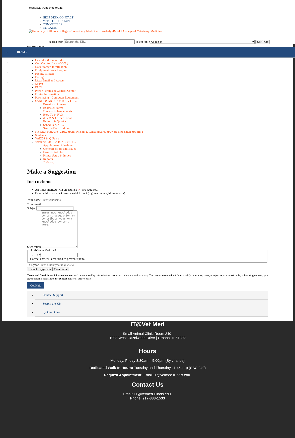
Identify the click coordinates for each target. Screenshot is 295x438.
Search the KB (52, 303)
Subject (31, 208)
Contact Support (53, 295)
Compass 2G (25, 72)
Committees (52, 24)
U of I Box (24, 142)
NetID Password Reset (32, 112)
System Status (51, 312)
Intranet (50, 27)
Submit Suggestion (40, 269)
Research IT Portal (30, 132)
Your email (34, 204)
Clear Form (60, 269)
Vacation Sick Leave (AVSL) (35, 162)
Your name (34, 199)
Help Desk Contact (58, 17)
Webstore (24, 172)
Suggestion (34, 246)
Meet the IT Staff (56, 20)
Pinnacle (23, 122)
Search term (56, 41)
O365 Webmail (26, 152)
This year (33, 264)
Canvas (22, 62)
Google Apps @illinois (33, 92)
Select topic (142, 41)
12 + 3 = (35, 255)
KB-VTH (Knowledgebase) (34, 102)
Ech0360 (23, 82)
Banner (22, 52)
